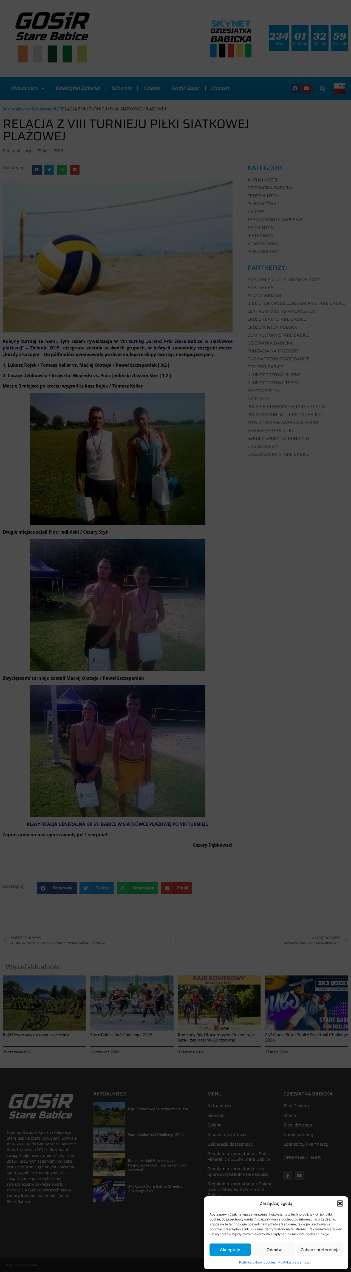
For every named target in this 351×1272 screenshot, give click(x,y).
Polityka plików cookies (257, 1262)
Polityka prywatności (294, 1262)
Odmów (274, 1249)
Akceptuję (230, 1249)
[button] (340, 1203)
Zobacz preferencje (320, 1249)
